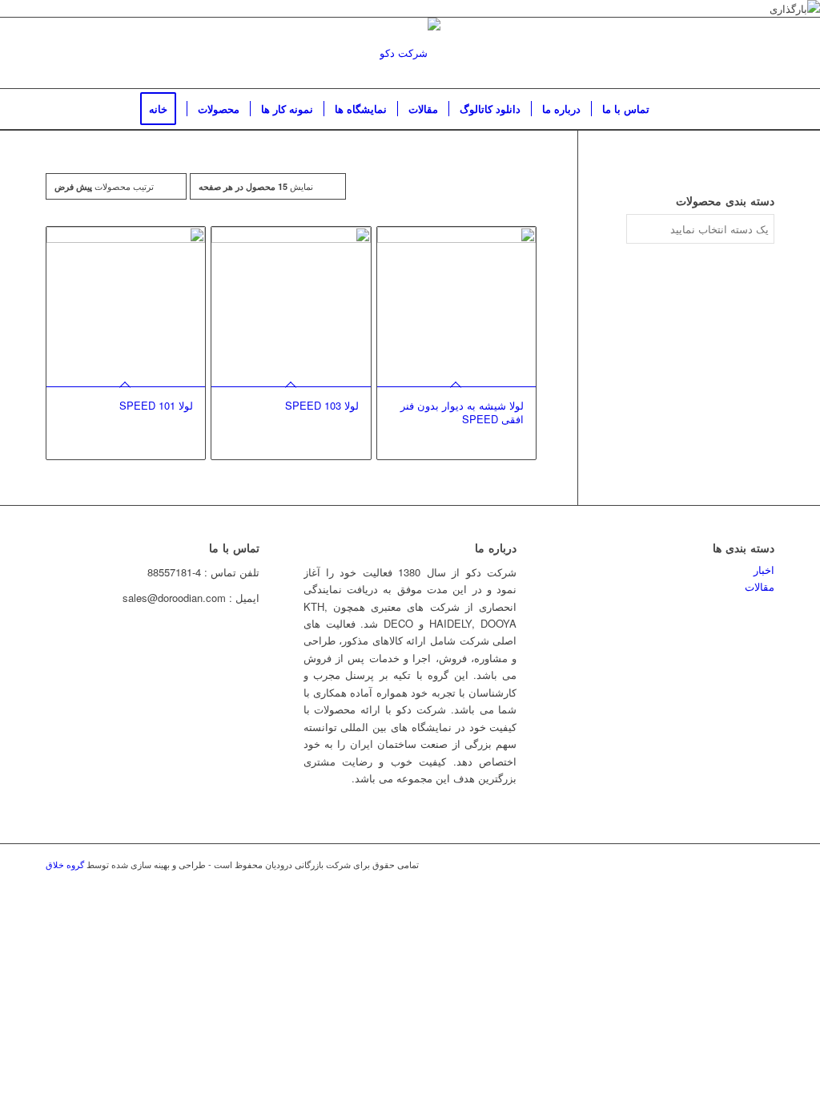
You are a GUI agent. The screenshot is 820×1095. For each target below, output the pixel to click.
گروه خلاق (65, 864)
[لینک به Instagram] (714, 864)
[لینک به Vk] (762, 864)
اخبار (764, 569)
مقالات (759, 586)
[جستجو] (670, 109)
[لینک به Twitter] (690, 864)
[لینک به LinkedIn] (738, 864)
